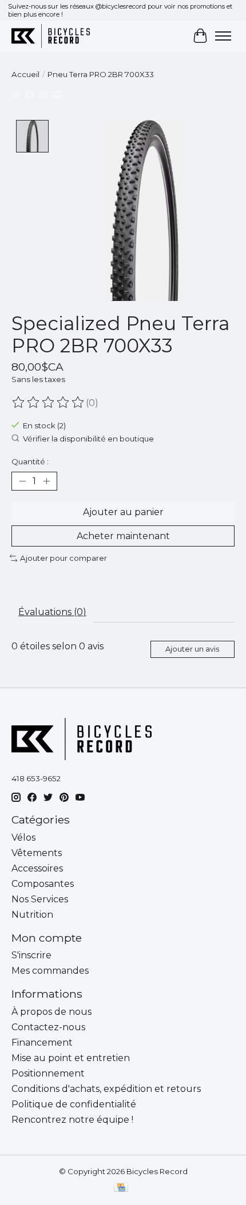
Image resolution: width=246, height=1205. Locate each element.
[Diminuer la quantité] (22, 481)
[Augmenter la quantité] (46, 481)
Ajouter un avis (192, 649)
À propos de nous (51, 1011)
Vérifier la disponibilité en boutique (88, 439)
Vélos (23, 837)
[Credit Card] (121, 1188)
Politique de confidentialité (73, 1104)
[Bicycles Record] (50, 35)
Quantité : (30, 461)
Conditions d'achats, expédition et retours (106, 1088)
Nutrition (32, 914)
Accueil (25, 74)
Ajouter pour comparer (63, 558)
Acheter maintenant (123, 536)
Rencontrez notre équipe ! (72, 1119)
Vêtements (36, 852)
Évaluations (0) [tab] (52, 611)
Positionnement (48, 1073)
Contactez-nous (48, 1027)
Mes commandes (50, 970)
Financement (42, 1042)
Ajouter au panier (123, 512)
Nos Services (39, 899)
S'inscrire (31, 955)
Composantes (42, 883)
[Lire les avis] (48, 402)
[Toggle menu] (223, 36)
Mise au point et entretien (70, 1058)
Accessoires (37, 868)
